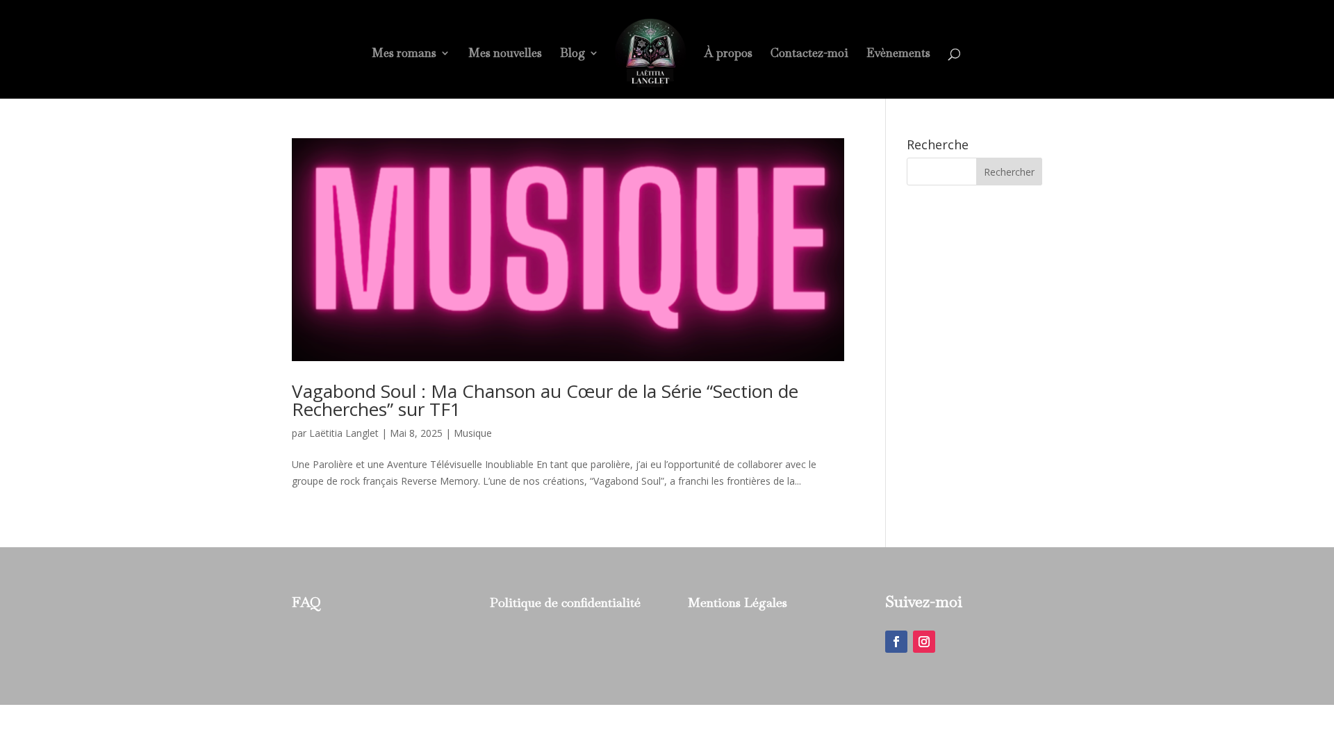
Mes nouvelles (505, 54)
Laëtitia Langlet (344, 433)
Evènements (898, 54)
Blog (572, 54)
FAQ (306, 602)
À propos (728, 54)
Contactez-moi (809, 54)
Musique (473, 433)
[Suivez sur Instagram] (924, 642)
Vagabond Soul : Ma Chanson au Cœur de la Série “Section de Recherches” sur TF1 (545, 400)
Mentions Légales (737, 602)
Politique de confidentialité (565, 602)
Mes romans (404, 54)
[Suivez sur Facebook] (896, 642)
